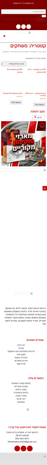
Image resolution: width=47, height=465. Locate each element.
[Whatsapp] (18, 26)
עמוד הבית (42, 52)
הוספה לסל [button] (39, 105)
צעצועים (33, 52)
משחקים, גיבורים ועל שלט (19, 52)
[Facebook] (28, 26)
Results (41, 19)
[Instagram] (23, 26)
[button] (44, 4)
